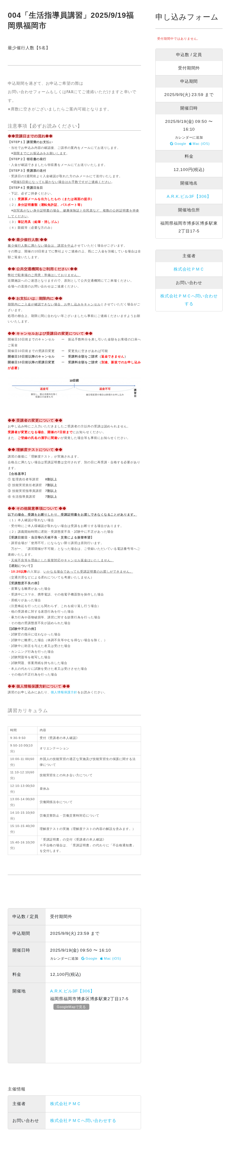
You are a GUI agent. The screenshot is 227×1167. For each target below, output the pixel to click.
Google (91, 958)
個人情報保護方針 (64, 692)
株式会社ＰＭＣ (65, 1103)
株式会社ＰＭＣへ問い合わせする (83, 1120)
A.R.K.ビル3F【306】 (72, 991)
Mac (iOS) (112, 958)
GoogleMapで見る (71, 1007)
